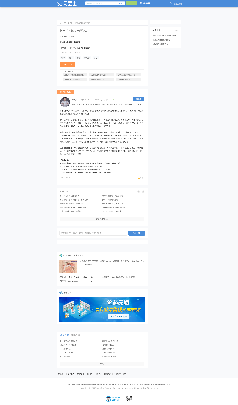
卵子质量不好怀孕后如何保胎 (71, 204)
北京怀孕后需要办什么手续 (70, 211)
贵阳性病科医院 (108, 345)
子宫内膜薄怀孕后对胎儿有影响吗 (73, 207)
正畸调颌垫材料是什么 (126, 75)
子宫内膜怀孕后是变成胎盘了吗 (114, 204)
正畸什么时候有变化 (99, 80)
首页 (64, 23)
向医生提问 (136, 233)
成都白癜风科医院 (109, 353)
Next (143, 191)
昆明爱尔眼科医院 (109, 356)
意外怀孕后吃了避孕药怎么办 (113, 207)
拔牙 (71, 58)
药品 (125, 374)
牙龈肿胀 (124, 277)
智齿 (78, 58)
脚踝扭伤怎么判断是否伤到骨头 (164, 36)
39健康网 (61, 374)
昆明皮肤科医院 (108, 349)
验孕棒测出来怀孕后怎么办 (112, 196)
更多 (176, 30)
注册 (180, 4)
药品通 (99, 374)
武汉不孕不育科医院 (68, 345)
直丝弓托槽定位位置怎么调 (74, 75)
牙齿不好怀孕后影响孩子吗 (70, 196)
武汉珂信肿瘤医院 (67, 353)
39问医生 (71, 374)
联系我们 (148, 388)
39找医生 (80, 374)
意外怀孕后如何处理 (110, 200)
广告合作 (155, 388)
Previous (138, 191)
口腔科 (70, 23)
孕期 (95, 58)
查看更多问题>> (102, 219)
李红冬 (75, 100)
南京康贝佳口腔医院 (110, 341)
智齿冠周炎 (79, 255)
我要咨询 (68, 64)
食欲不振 (132, 277)
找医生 (138, 99)
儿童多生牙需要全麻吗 (99, 75)
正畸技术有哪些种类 (72, 80)
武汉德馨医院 (65, 349)
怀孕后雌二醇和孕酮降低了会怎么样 (74, 200)
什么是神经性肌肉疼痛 (161, 40)
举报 (141, 178)
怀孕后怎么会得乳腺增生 (111, 211)
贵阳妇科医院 (65, 356)
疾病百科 (107, 374)
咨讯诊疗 (117, 374)
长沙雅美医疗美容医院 (68, 341)
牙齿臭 (118, 277)
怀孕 (63, 58)
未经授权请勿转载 (138, 388)
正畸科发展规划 (124, 80)
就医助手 (90, 374)
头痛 (113, 277)
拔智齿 (87, 58)
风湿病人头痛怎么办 (160, 44)
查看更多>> (102, 364)
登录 (175, 4)
